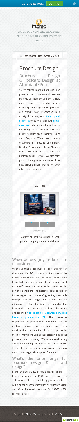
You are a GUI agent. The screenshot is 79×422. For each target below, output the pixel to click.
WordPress (60, 414)
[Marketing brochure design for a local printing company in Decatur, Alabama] (39, 204)
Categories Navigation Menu (42, 56)
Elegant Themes (33, 414)
